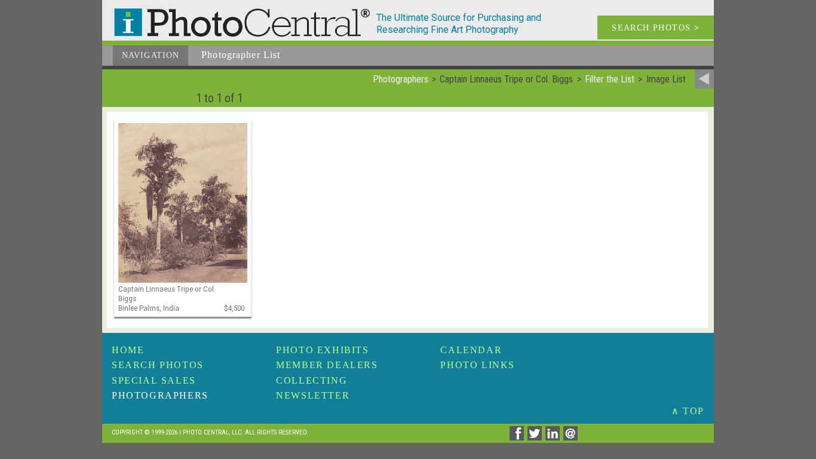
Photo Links (477, 365)
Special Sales (154, 380)
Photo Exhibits (322, 350)
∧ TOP (687, 411)
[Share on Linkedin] (554, 437)
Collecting (311, 380)
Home (128, 350)
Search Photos (158, 365)
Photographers (160, 395)
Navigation (150, 55)
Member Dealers (327, 365)
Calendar (471, 350)
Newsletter (312, 395)
